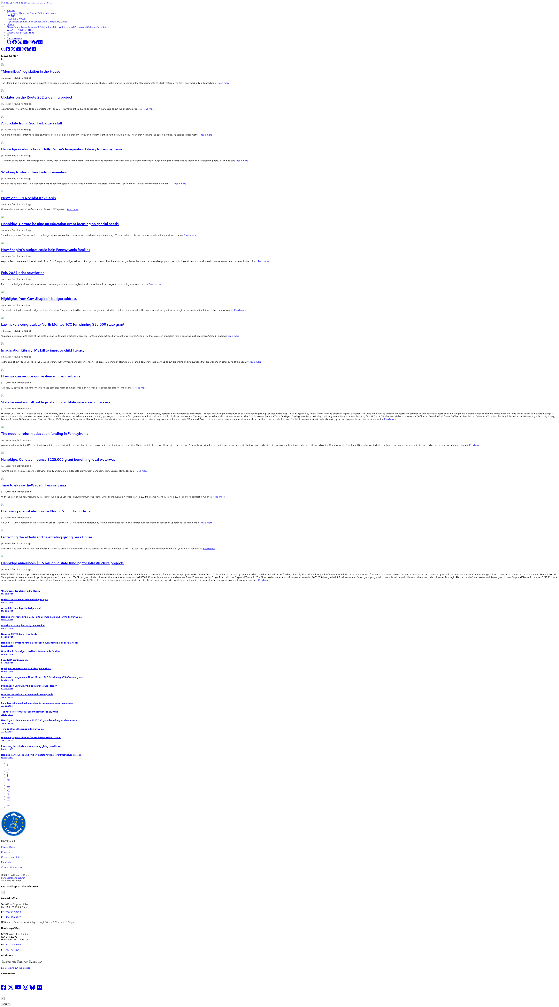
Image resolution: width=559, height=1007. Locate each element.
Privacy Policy (8, 847)
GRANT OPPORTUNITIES (20, 30)
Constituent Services (18, 21)
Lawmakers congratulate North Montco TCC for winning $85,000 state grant (62, 324)
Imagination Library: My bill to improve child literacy (42, 350)
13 (8, 788)
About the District (28, 13)
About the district (21, 967)
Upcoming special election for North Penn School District (47, 511)
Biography (12, 13)
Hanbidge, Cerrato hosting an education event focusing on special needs (60, 224)
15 (8, 793)
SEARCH (6, 1004)
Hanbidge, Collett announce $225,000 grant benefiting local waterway (58, 459)
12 (8, 785)
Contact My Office (57, 21)
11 (8, 782)
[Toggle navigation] (2, 6)
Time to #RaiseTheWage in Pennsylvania (33, 485)
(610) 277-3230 (13, 912)
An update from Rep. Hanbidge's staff (31, 123)
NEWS (10, 24)
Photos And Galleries (85, 27)
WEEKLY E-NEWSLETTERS (20, 32)
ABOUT (11, 10)
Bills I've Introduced (63, 27)
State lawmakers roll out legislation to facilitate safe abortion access (55, 402)
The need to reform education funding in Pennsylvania (44, 433)
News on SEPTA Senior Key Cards (28, 198)
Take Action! (103, 27)
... (8, 769)
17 (8, 799)
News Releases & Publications (37, 27)
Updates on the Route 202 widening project (36, 97)
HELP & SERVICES (16, 18)
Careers (5, 852)
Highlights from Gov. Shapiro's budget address (39, 299)
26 (8, 805)
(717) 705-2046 (13, 949)
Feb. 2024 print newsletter (22, 273)
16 (8, 796)
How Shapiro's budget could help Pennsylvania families (45, 250)
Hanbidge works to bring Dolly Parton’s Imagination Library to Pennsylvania (61, 149)
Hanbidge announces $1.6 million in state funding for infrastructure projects (62, 563)
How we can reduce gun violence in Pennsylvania (40, 376)
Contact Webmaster (12, 867)
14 (8, 791)
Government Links (10, 857)
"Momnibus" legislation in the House (30, 71)
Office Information (47, 13)
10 (8, 780)
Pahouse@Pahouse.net (13, 877)
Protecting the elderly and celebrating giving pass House (46, 537)
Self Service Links (38, 21)
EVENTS (11, 16)
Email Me (6, 862)
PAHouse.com (14, 38)
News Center (14, 27)
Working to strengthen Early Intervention (34, 172)
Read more (223, 83)
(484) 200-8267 (13, 917)
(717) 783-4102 (13, 944)
